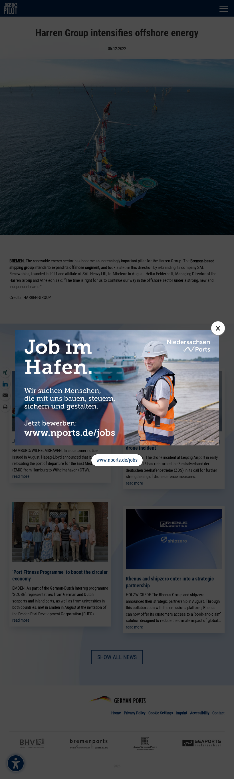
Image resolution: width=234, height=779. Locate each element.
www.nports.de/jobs (117, 460)
